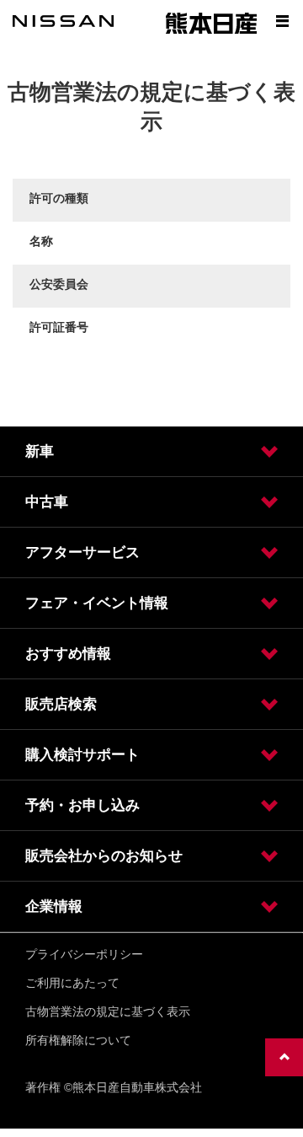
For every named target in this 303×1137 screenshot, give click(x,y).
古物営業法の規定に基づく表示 (107, 1011)
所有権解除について (78, 1040)
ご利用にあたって (72, 983)
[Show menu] (282, 21)
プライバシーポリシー (84, 954)
